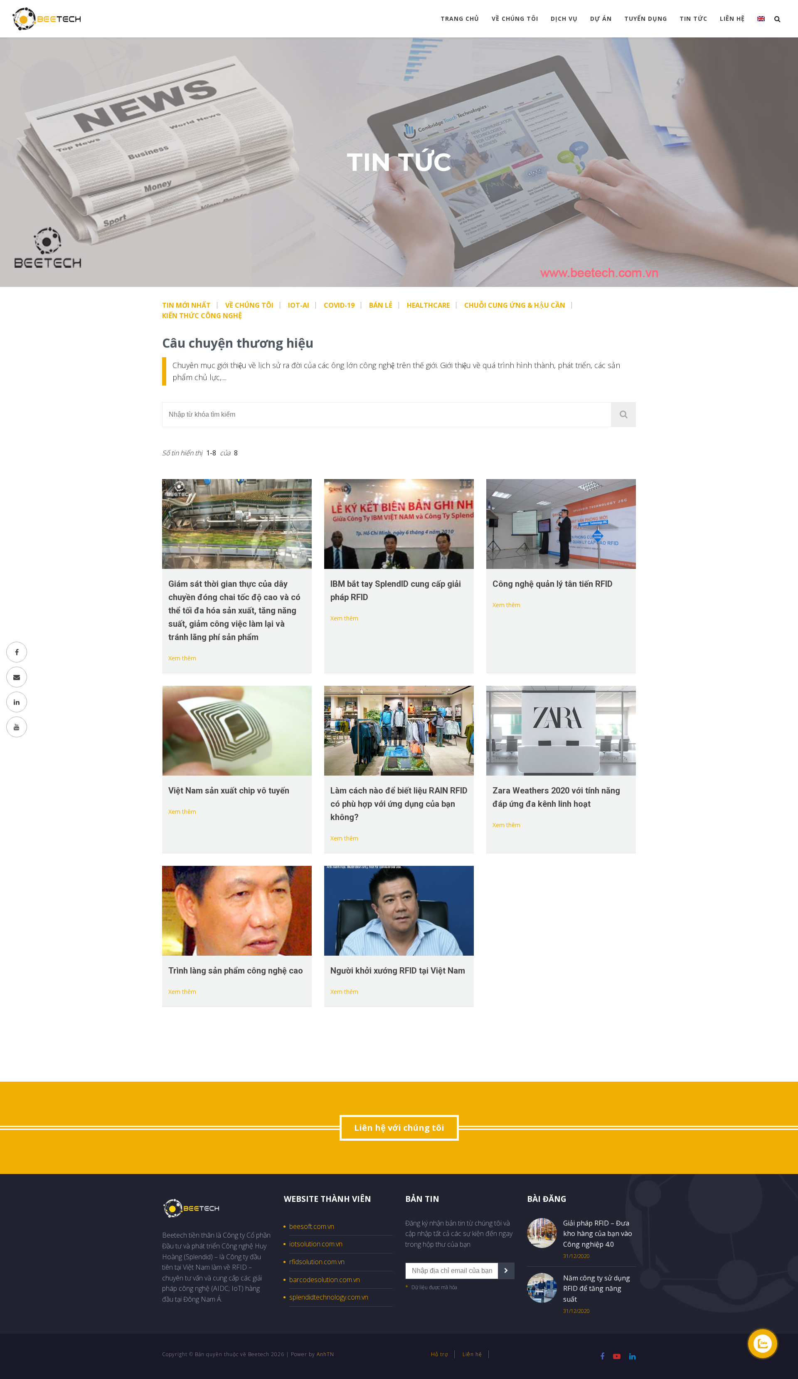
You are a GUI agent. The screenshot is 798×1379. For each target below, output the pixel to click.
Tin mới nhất (186, 305)
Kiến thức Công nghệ (202, 315)
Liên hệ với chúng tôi (399, 1127)
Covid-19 (339, 305)
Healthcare (428, 305)
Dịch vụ (564, 18)
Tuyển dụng (645, 18)
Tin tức (693, 18)
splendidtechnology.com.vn (328, 1297)
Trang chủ (460, 18)
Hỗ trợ (439, 1354)
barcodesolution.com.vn (324, 1279)
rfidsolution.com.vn (317, 1261)
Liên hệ (732, 18)
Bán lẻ (380, 305)
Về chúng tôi (515, 18)
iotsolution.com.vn (315, 1243)
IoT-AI (298, 305)
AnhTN (325, 1354)
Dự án (601, 18)
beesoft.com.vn (311, 1226)
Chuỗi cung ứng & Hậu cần (514, 305)
